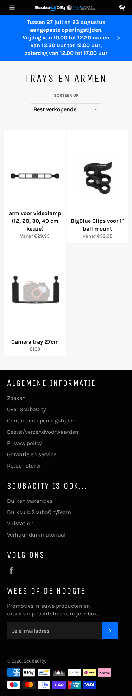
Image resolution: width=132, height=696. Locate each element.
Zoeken (16, 398)
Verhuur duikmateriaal (36, 534)
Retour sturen (25, 465)
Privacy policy (24, 443)
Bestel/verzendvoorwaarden (42, 431)
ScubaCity (34, 661)
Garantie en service (31, 454)
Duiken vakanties (29, 500)
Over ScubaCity (26, 409)
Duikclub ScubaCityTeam (39, 512)
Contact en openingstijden (41, 420)
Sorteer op (66, 95)
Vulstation (20, 523)
